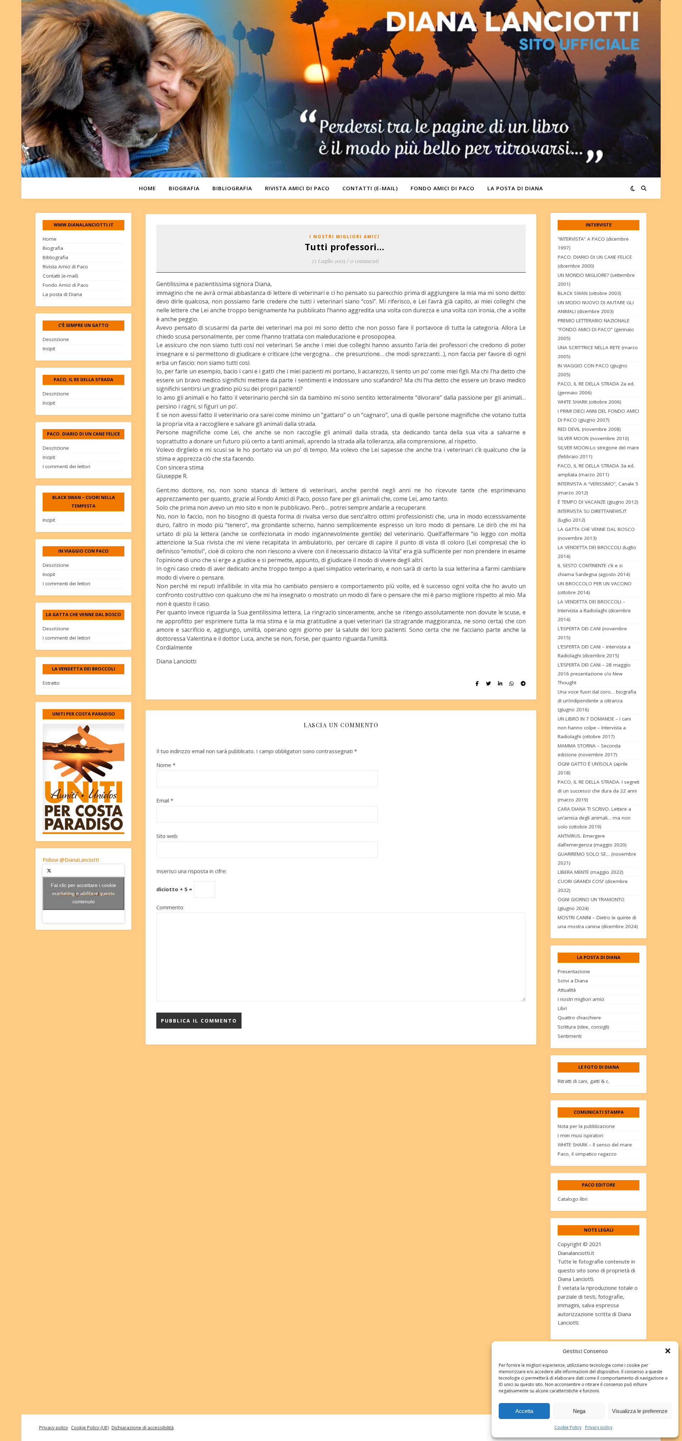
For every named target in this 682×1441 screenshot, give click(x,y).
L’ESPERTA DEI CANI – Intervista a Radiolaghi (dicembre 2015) (594, 651)
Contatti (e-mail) (370, 188)
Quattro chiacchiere (579, 1017)
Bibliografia (232, 188)
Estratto (51, 683)
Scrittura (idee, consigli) (583, 1027)
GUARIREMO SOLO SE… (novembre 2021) (597, 858)
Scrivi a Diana (573, 980)
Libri (562, 1008)
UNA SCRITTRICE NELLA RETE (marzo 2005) (598, 352)
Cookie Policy (567, 1427)
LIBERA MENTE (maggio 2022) (590, 872)
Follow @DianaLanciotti (71, 859)
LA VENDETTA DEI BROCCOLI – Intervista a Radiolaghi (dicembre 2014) (594, 610)
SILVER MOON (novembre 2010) (593, 438)
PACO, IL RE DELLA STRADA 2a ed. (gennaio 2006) (596, 388)
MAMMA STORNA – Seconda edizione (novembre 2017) (589, 750)
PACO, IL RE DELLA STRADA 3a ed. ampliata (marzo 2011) (596, 470)
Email (164, 800)
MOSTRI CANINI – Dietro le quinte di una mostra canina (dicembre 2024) (598, 922)
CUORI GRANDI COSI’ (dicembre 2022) (593, 885)
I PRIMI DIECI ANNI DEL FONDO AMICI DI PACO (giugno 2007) (598, 415)
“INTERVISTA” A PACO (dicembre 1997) (593, 243)
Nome (165, 764)
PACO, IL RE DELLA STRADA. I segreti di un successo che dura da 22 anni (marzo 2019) (598, 791)
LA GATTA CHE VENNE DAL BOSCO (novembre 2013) (596, 533)
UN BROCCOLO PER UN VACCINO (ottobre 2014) (595, 588)
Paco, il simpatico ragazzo (587, 1154)
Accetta (524, 1411)
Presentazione (574, 971)
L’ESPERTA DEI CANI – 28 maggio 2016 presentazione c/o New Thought (594, 674)
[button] (667, 1350)
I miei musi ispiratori (580, 1135)
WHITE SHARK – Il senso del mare (595, 1144)
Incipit (49, 348)
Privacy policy (598, 1427)
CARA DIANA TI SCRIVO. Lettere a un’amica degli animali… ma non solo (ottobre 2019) (594, 818)
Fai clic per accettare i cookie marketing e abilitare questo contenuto (83, 893)
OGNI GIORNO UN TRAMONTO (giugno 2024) (591, 903)
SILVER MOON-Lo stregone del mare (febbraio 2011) (598, 452)
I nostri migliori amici (344, 237)
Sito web (167, 835)
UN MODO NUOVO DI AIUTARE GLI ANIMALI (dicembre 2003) (596, 306)
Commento (169, 907)
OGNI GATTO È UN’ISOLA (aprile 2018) (593, 768)
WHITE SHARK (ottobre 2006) (589, 402)
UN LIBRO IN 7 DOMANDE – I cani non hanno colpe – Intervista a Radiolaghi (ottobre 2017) (594, 728)
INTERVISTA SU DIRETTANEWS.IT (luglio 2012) (592, 515)
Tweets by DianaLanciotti (83, 893)
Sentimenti (569, 1036)
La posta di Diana (515, 188)
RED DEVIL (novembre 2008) (589, 429)
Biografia (184, 188)
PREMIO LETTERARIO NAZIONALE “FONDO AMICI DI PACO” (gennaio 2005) (596, 329)
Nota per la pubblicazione (586, 1126)
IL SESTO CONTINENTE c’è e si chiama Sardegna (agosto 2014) (594, 569)
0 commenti (364, 260)
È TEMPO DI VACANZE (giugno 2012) (598, 502)
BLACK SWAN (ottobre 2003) (589, 293)
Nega (579, 1411)
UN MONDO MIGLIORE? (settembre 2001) (596, 279)
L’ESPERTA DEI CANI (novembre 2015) (592, 633)
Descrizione (56, 339)
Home (147, 188)
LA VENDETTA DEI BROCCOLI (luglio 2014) (597, 551)
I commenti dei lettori (66, 466)
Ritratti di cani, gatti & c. (583, 1081)
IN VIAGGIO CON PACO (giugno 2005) (592, 370)
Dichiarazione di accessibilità (143, 1427)
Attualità (567, 990)
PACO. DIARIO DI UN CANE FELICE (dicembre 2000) (595, 261)
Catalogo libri (573, 1199)
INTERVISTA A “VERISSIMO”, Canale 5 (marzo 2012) (598, 488)
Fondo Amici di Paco (443, 188)
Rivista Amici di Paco (297, 188)
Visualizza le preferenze (639, 1411)
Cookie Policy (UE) (90, 1427)
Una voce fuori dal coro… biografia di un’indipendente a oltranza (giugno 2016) (597, 701)
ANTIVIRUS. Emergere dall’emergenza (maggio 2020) (592, 840)
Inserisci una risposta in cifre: (191, 871)
